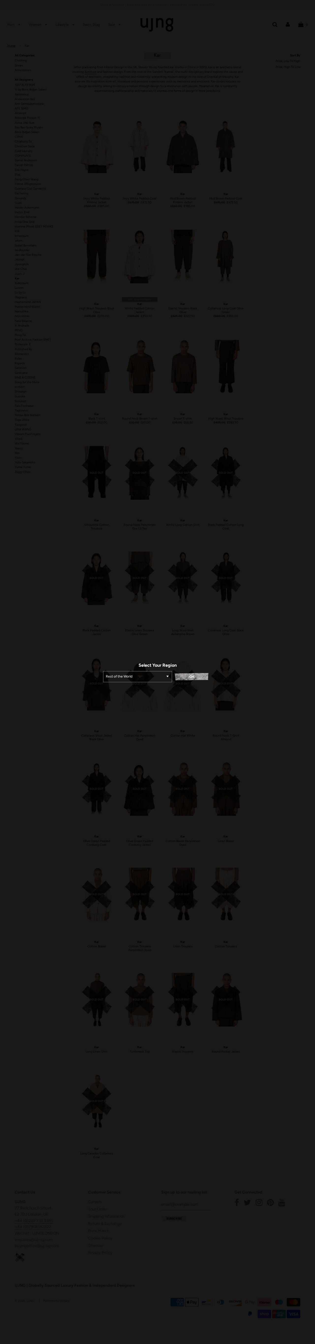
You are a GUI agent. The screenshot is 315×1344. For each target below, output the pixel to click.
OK (191, 677)
